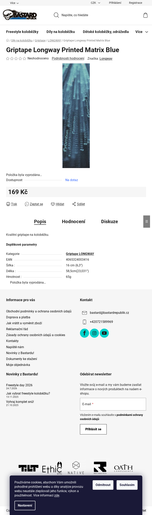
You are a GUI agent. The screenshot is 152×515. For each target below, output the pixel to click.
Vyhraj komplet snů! (20, 402)
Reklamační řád (17, 329)
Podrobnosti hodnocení (68, 58)
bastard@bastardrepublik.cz (109, 313)
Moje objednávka (18, 365)
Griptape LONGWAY (80, 254)
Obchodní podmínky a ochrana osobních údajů (38, 311)
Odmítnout (103, 485)
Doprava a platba (18, 317)
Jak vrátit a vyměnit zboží (24, 323)
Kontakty (12, 341)
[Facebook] (84, 333)
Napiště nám (15, 347)
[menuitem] (22, 32)
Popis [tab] (40, 221)
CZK (94, 2)
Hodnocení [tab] (73, 221)
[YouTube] (104, 333)
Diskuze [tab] (109, 221)
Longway (106, 58)
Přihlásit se (93, 429)
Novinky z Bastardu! (20, 353)
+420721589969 (101, 322)
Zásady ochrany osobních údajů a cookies (35, 335)
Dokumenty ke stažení (21, 359)
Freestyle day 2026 (19, 385)
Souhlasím (127, 485)
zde (56, 495)
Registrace (135, 2)
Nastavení (25, 505)
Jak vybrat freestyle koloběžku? (28, 393)
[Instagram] (94, 333)
